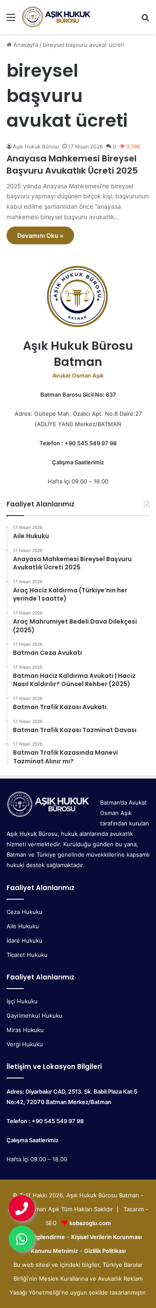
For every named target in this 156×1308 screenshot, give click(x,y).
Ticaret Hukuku (27, 954)
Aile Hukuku (22, 926)
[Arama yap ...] (145, 20)
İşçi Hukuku (22, 1001)
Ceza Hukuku (24, 911)
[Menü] (10, 20)
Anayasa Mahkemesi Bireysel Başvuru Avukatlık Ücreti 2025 (72, 164)
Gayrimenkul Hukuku (34, 1015)
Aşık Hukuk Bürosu (36, 146)
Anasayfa (25, 44)
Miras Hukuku (25, 1029)
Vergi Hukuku (24, 1044)
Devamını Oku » (40, 235)
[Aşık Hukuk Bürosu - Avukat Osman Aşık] (56, 17)
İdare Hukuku (24, 940)
